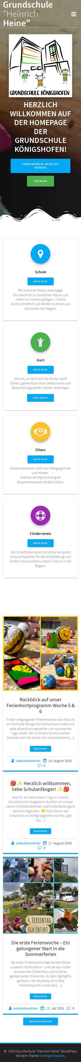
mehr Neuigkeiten (40, 1021)
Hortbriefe (40, 397)
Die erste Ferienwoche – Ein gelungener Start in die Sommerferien (40, 948)
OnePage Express (51, 1055)
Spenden (40, 181)
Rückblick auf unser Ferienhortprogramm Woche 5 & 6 (40, 705)
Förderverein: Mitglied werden (40, 165)
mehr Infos (40, 281)
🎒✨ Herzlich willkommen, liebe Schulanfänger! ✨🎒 (40, 786)
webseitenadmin (28, 760)
